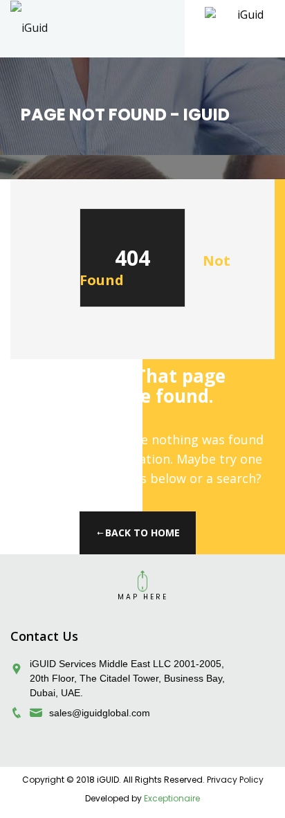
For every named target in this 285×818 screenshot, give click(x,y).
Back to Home (142, 532)
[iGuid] (29, 27)
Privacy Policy (235, 779)
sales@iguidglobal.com (99, 712)
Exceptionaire (172, 798)
